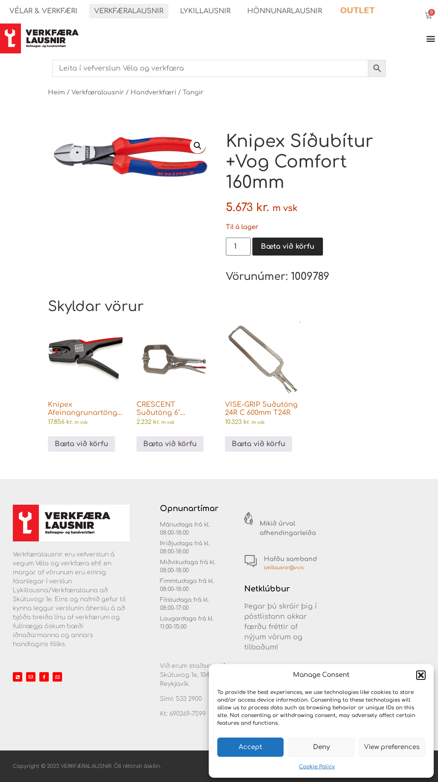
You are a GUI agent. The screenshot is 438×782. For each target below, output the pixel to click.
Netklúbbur (267, 589)
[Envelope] (31, 677)
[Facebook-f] (44, 677)
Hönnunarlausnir (284, 11)
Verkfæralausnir (128, 11)
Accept (250, 747)
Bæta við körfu (287, 246)
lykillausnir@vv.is (284, 567)
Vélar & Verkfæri (43, 11)
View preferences (392, 747)
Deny (321, 747)
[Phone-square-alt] (17, 677)
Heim (56, 92)
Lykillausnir (205, 11)
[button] (421, 675)
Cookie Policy (317, 767)
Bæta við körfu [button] (81, 444)
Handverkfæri (153, 92)
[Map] (57, 677)
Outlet (357, 10)
